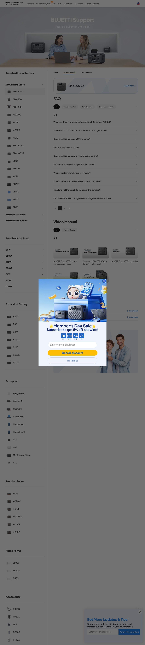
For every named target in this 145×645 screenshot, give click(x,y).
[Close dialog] (104, 281)
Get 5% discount (72, 352)
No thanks (72, 360)
